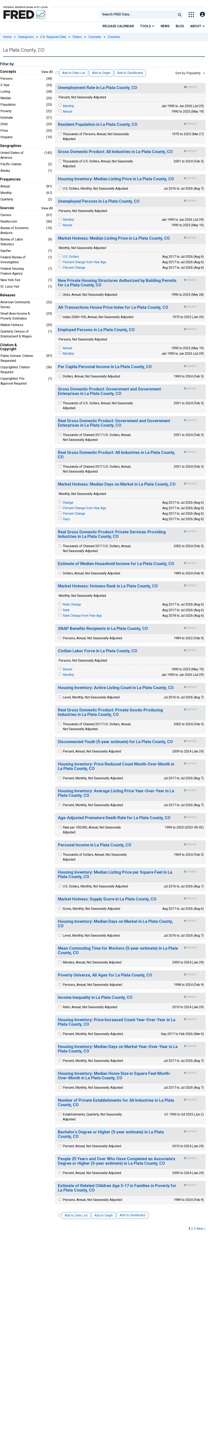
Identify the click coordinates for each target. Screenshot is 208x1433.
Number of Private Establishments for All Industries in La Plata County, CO (116, 1102)
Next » (201, 1229)
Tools (146, 26)
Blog (180, 26)
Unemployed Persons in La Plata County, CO (99, 201)
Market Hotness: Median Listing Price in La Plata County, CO (114, 238)
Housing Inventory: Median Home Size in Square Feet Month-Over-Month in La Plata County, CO (114, 1075)
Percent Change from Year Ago (84, 262)
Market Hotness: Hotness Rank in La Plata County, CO (108, 586)
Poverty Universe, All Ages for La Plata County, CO (105, 975)
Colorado (94, 37)
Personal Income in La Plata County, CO (94, 845)
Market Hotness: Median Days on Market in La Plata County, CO (117, 484)
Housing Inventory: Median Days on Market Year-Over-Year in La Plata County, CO (118, 1049)
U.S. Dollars (71, 257)
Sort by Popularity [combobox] (188, 73)
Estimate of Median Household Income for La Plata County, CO (116, 563)
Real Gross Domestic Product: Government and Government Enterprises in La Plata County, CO (114, 423)
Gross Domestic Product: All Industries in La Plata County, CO (115, 151)
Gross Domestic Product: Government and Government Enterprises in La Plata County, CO (109, 391)
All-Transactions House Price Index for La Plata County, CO (113, 307)
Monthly (68, 106)
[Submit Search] (180, 14)
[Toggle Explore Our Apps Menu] (191, 14)
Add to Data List (73, 73)
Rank (66, 610)
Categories (26, 37)
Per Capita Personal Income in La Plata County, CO (105, 366)
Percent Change (74, 268)
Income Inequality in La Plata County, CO (95, 997)
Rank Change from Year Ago (82, 616)
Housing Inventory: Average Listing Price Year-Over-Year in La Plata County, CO (116, 793)
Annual (67, 111)
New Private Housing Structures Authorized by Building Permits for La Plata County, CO (117, 282)
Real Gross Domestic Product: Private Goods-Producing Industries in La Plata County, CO (110, 712)
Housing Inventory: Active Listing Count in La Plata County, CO (116, 687)
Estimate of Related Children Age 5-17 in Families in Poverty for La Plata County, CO (117, 1188)
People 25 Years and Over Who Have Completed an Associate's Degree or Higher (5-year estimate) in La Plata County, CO (116, 1161)
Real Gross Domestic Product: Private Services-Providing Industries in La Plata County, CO (112, 534)
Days (66, 519)
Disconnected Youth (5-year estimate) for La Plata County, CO (115, 741)
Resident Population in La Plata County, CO (97, 124)
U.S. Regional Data (53, 37)
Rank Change (72, 604)
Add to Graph (101, 73)
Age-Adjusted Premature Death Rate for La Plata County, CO (114, 817)
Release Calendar (118, 26)
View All (47, 72)
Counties (114, 37)
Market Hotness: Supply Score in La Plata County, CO (107, 899)
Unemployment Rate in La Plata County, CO (97, 87)
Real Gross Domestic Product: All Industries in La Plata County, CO (116, 454)
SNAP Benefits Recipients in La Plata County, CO (103, 628)
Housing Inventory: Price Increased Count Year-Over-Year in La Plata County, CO (116, 1022)
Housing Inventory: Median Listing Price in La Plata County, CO (116, 179)
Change (68, 502)
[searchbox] (139, 14)
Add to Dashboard (130, 73)
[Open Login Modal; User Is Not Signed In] (202, 14)
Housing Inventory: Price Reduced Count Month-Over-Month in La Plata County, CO (116, 766)
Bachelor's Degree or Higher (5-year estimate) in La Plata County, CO (111, 1134)
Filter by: (7, 64)
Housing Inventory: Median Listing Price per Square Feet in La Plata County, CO (115, 874)
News (165, 26)
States (77, 37)
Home (7, 37)
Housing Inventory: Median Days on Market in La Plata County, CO (115, 923)
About (196, 26)
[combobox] (138, 14)
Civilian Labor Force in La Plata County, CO (97, 651)
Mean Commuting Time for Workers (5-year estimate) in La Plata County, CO (118, 950)
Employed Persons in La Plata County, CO (96, 329)
